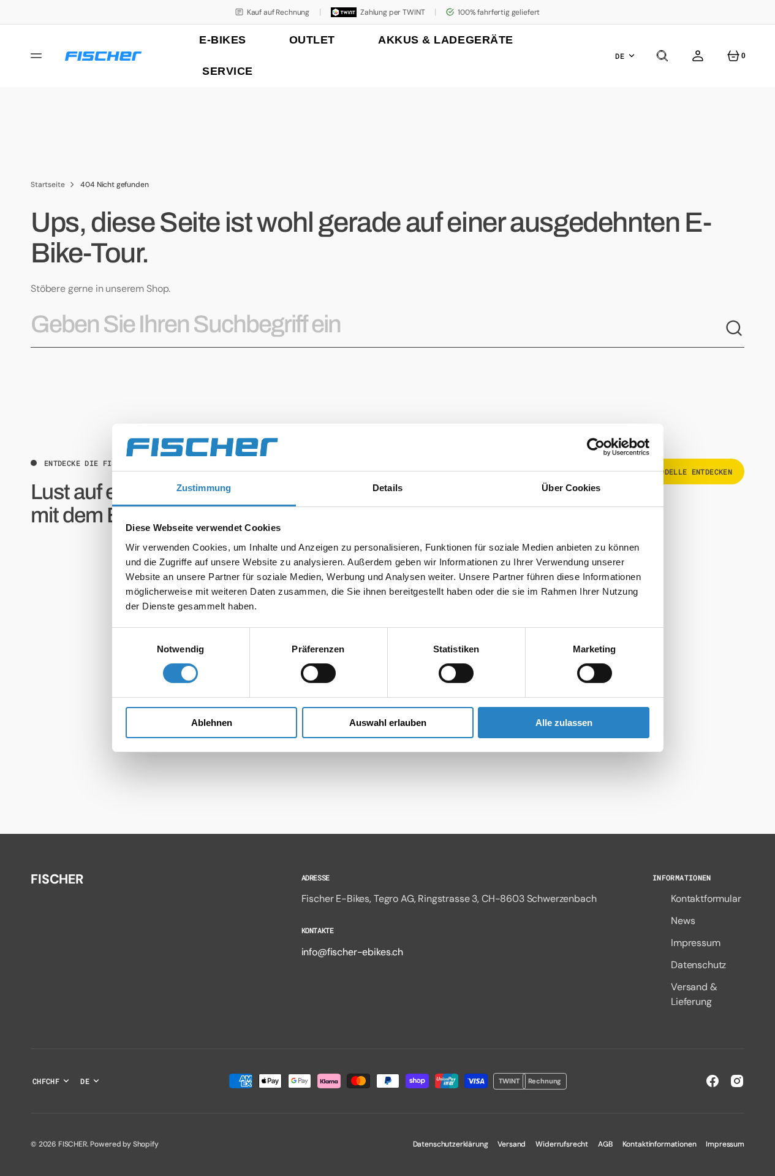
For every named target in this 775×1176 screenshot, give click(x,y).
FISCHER (72, 1144)
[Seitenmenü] (38, 55)
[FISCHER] (103, 56)
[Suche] (734, 328)
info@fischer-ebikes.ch (352, 951)
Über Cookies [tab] (571, 488)
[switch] (318, 673)
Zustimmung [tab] (203, 488)
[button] (662, 56)
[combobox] (378, 329)
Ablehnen (211, 722)
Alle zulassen (563, 722)
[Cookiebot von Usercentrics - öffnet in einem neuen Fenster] (595, 447)
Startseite (47, 184)
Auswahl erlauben (387, 722)
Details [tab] (387, 488)
